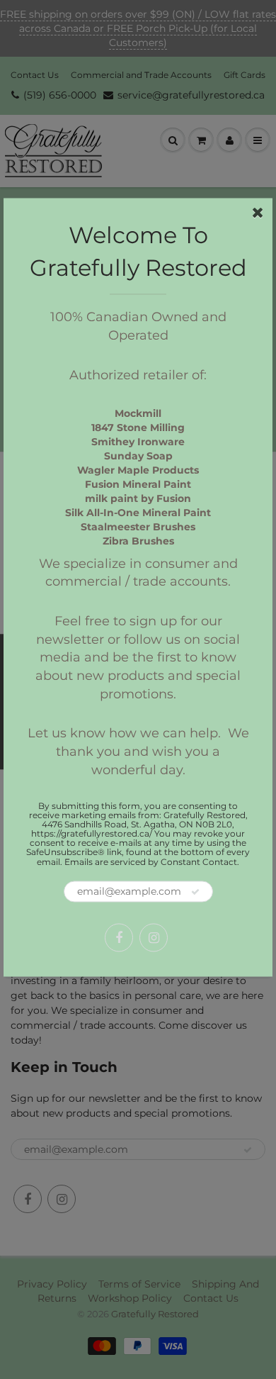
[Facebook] (119, 937)
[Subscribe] (195, 892)
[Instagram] (153, 937)
